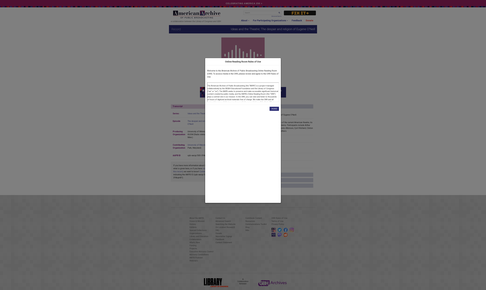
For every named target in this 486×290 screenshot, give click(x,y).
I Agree (274, 109)
